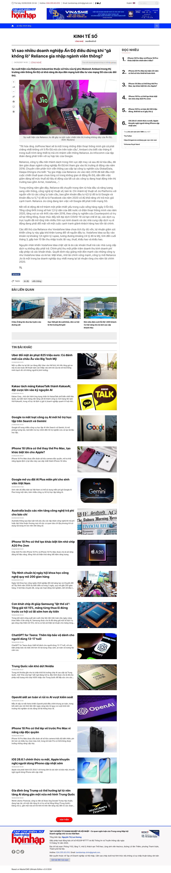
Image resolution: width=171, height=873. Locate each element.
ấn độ (26, 281)
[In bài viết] (14, 112)
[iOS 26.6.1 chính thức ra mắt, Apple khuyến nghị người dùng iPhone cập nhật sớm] (97, 771)
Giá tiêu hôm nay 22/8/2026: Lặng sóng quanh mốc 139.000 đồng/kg (99, 26)
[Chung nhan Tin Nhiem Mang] (150, 834)
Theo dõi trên (95, 62)
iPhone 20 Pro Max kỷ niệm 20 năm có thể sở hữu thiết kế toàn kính (143, 72)
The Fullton (128, 136)
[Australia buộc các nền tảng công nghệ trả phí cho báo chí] (97, 522)
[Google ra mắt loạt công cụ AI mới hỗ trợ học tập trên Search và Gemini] (97, 428)
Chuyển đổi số (90, 41)
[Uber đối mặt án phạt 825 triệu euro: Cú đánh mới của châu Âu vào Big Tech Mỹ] (97, 366)
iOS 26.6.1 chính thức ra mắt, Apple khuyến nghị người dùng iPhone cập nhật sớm (143, 123)
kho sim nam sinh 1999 (136, 132)
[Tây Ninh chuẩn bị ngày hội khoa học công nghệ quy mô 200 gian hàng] (97, 584)
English (129, 3)
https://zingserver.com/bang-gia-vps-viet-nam (140, 140)
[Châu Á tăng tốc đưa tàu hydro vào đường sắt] (28, 308)
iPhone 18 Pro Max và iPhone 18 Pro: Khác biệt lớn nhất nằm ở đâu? (143, 59)
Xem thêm (64, 820)
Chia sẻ (16, 274)
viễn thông (36, 281)
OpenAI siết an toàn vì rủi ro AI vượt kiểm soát (42, 697)
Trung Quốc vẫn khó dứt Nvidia (33, 666)
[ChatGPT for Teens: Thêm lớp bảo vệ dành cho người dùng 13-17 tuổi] (97, 646)
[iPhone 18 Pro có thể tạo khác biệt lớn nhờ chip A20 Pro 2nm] (97, 553)
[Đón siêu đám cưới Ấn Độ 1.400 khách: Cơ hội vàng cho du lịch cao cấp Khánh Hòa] (100, 308)
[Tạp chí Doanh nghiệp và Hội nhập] (96, 3)
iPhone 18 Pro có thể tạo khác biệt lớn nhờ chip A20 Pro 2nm (143, 97)
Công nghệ (79, 41)
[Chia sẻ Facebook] (14, 102)
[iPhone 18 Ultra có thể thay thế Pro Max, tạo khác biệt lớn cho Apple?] (97, 459)
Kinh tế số (85, 36)
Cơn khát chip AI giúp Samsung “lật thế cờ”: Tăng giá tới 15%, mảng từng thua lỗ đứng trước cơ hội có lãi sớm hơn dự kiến (41, 607)
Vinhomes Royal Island (132, 144)
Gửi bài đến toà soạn (59, 860)
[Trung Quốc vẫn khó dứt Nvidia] (97, 677)
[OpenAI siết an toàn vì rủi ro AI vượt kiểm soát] (97, 708)
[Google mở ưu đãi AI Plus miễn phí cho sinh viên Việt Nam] (97, 491)
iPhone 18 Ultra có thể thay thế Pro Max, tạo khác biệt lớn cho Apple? (143, 84)
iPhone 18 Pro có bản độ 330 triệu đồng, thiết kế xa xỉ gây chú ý (142, 110)
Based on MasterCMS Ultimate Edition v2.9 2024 (31, 869)
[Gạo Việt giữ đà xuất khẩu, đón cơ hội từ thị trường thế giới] (64, 308)
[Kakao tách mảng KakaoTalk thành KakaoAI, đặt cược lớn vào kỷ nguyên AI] (97, 397)
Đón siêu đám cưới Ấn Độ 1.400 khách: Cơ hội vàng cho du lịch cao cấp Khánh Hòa (100, 325)
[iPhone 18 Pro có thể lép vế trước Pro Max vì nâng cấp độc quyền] (97, 739)
